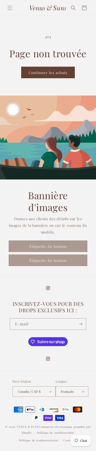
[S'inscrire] (80, 324)
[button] (9, 7)
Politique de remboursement (39, 440)
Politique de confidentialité (56, 432)
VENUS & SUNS (27, 427)
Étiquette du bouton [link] (48, 246)
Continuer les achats (48, 72)
